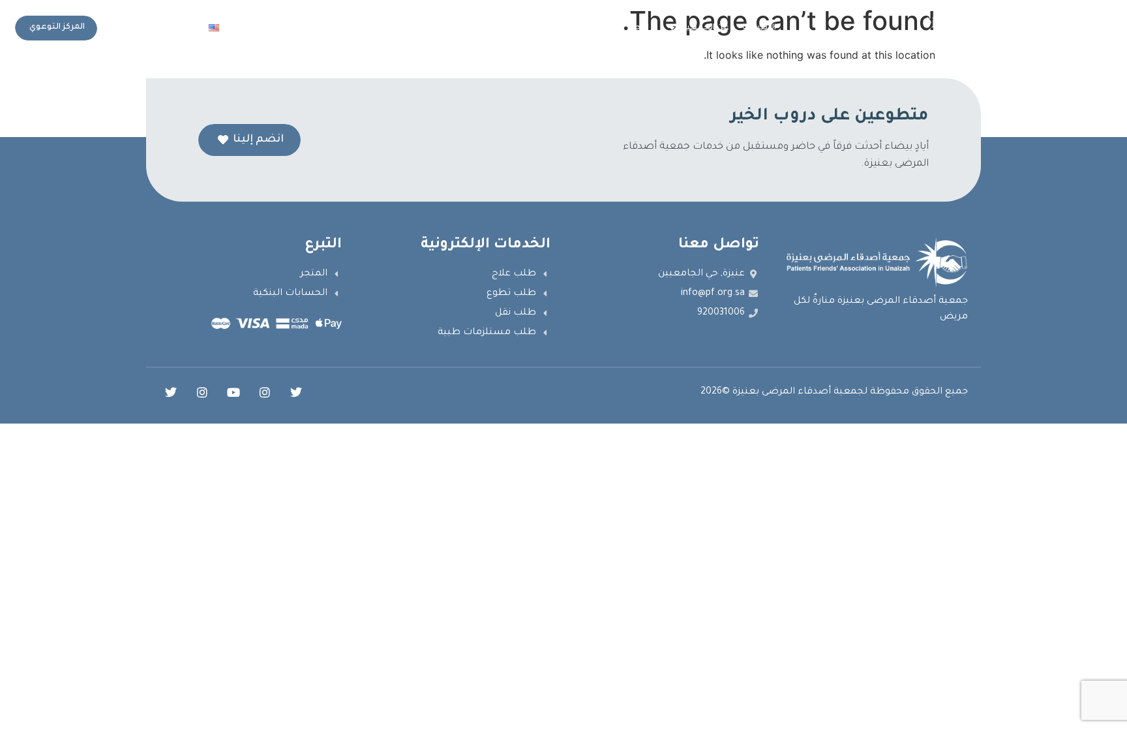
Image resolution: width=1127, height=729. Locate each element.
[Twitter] (296, 392)
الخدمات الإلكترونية (478, 28)
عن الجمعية (705, 28)
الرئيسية (759, 28)
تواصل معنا (267, 28)
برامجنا (642, 28)
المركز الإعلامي (389, 28)
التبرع (326, 28)
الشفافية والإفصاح (578, 28)
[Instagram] (265, 392)
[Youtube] (233, 392)
